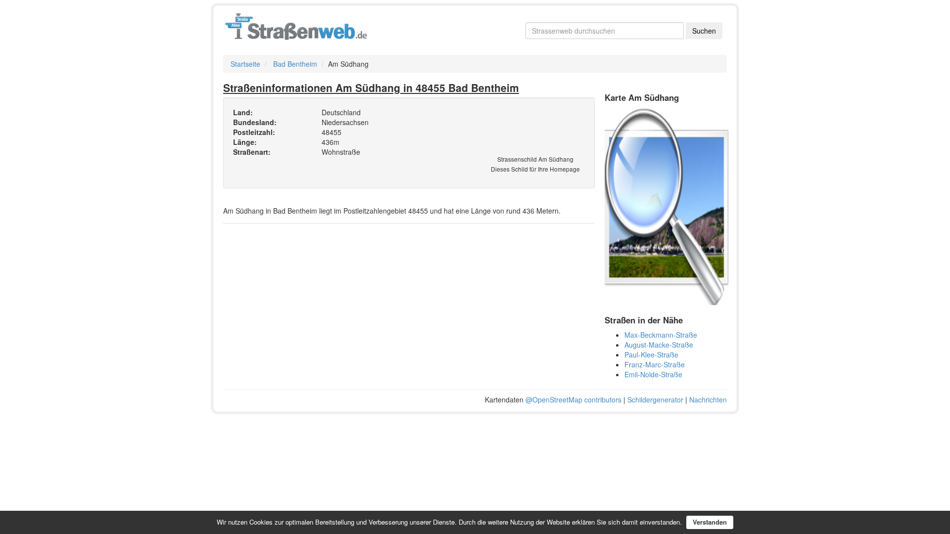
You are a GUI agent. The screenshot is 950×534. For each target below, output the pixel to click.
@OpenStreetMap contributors (573, 399)
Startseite (245, 64)
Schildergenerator (655, 399)
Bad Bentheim (295, 64)
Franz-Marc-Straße (654, 364)
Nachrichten (708, 399)
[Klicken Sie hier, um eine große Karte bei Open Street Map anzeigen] (666, 205)
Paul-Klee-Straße (651, 354)
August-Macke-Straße (658, 345)
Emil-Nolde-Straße (653, 374)
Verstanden (710, 522)
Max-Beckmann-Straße (660, 335)
